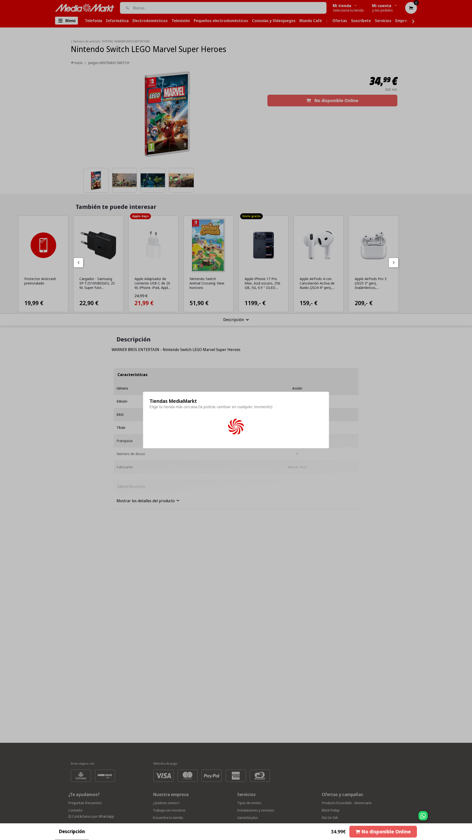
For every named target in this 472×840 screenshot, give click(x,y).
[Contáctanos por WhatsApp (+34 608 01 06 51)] (467, 818)
